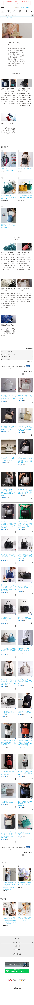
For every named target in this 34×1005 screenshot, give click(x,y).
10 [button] (29, 373)
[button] (32, 374)
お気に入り (20, 12)
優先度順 (8, 366)
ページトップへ (31, 934)
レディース (2, 17)
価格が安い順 (15, 366)
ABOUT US (17, 942)
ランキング (8, 12)
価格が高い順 (22, 366)
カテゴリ (14, 12)
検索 (32, 15)
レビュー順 (8, 368)
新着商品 (2, 12)
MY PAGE (17, 946)
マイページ (26, 12)
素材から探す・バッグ (11, 17)
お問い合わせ (17, 954)
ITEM (17, 939)
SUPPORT (17, 949)
